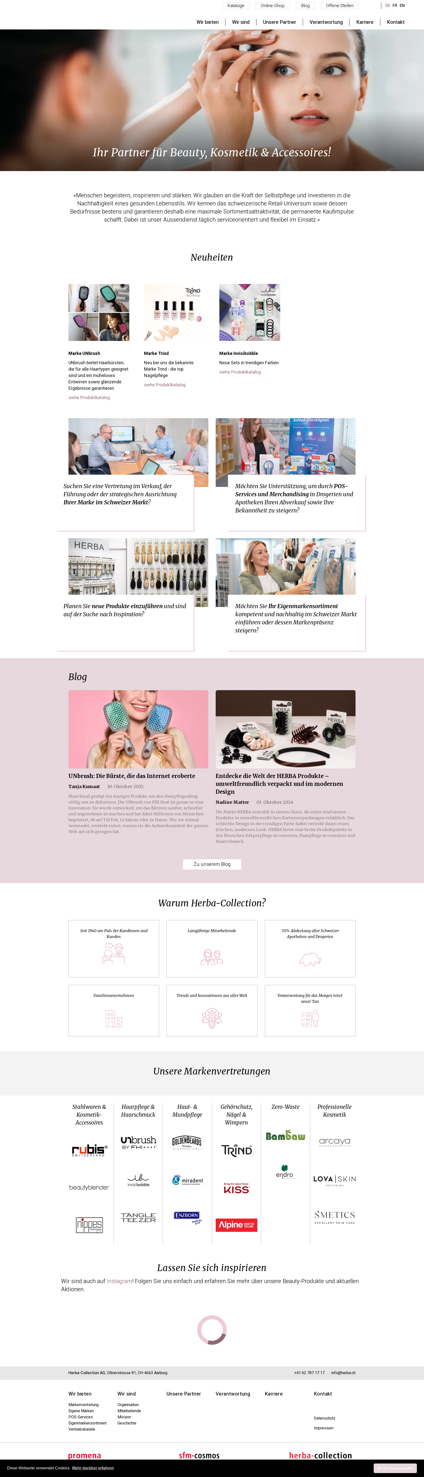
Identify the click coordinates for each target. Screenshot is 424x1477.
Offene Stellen (340, 5)
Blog (305, 5)
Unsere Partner (184, 1393)
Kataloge (235, 5)
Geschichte (127, 1423)
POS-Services (80, 1417)
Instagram (119, 1281)
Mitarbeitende (129, 1411)
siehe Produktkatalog (89, 398)
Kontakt (323, 1393)
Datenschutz (324, 1418)
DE (387, 6)
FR (395, 6)
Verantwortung (233, 1393)
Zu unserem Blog (212, 864)
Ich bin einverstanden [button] (395, 1468)
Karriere (274, 1393)
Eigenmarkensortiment (87, 1423)
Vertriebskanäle (81, 1429)
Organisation (128, 1405)
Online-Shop (273, 5)
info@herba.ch (343, 1373)
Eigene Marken (81, 1411)
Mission (124, 1417)
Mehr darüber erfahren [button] (93, 1468)
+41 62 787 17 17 (309, 1373)
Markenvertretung (83, 1405)
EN (402, 6)
